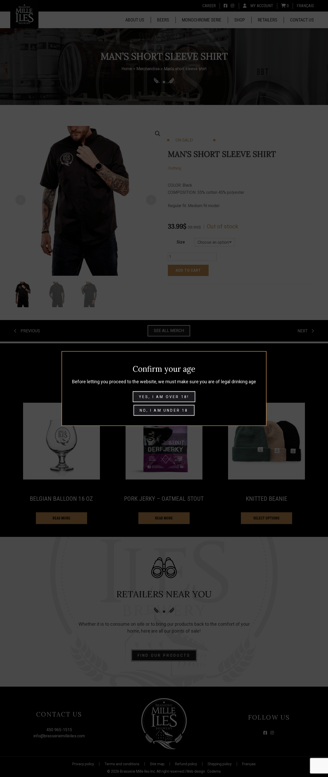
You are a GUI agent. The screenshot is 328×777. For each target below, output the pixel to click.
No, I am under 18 (164, 410)
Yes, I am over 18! (164, 397)
